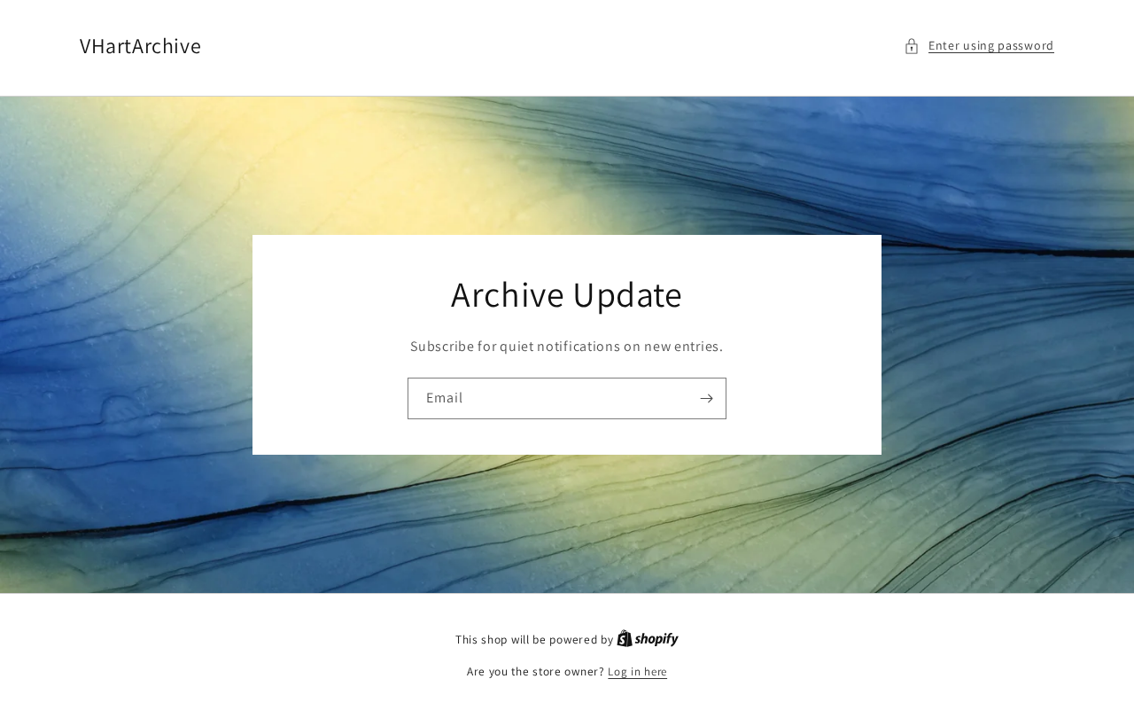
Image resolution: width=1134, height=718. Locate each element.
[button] (979, 46)
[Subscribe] (706, 398)
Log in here (637, 671)
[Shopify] (648, 639)
